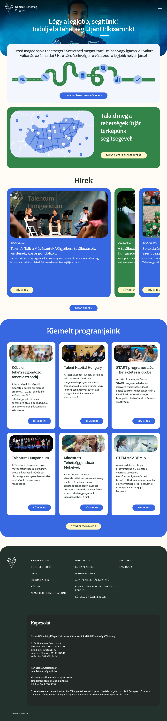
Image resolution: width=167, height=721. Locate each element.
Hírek (34, 573)
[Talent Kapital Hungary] (83, 353)
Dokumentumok (85, 573)
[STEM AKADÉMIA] (136, 443)
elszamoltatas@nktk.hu (55, 681)
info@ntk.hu (49, 649)
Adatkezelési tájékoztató (92, 580)
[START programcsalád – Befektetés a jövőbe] (136, 353)
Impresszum (82, 560)
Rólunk (36, 586)
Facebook (126, 567)
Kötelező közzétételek (90, 596)
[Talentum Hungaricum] (31, 443)
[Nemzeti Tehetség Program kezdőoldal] (25, 8)
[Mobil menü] (160, 8)
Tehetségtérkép (41, 567)
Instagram (127, 560)
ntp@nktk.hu (49, 671)
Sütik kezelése (84, 567)
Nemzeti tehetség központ (48, 593)
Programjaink (40, 560)
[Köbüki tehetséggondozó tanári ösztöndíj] (31, 353)
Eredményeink (40, 580)
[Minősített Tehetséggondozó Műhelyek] (83, 443)
